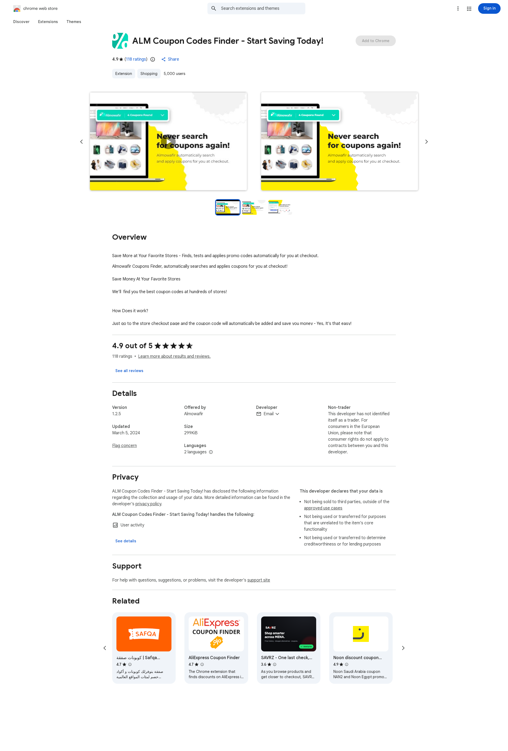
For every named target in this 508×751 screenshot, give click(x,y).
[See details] (125, 541)
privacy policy (148, 504)
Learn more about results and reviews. (174, 356)
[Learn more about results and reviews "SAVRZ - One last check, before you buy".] (274, 664)
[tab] (21, 21)
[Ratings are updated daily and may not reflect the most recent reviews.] (152, 59)
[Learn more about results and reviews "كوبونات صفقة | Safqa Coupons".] (129, 664)
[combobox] (263, 8)
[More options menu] (458, 8)
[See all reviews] (129, 370)
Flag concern (124, 445)
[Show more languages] (211, 452)
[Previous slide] (81, 141)
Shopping (148, 73)
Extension (123, 73)
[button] (469, 8)
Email (269, 414)
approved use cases (323, 508)
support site (258, 580)
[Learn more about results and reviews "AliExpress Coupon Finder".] (202, 664)
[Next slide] (426, 141)
